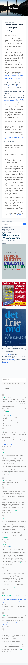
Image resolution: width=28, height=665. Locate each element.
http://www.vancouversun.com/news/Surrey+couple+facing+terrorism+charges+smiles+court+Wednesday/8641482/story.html (14, 601)
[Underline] (6, 383)
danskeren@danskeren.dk (11, 359)
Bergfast (10, 546)
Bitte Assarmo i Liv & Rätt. (15, 214)
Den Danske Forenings (6, 354)
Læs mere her (5, 362)
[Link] (15, 383)
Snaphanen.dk (14, 8)
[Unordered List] (11, 383)
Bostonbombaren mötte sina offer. (11, 85)
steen (4, 413)
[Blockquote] (12, 383)
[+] (18, 383)
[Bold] (3, 383)
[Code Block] (14, 383)
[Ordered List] (9, 383)
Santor (10, 415)
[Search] (24, 224)
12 (13, 22)
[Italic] (4, 383)
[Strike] (7, 383)
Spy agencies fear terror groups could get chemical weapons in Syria (14, 137)
